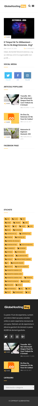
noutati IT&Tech (22, 267)
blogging (18, 230)
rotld (19, 285)
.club (15, 219)
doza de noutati (27, 245)
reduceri (10, 285)
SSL (22, 289)
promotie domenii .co (14, 270)
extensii (9, 252)
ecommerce (11, 248)
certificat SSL (25, 234)
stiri (28, 289)
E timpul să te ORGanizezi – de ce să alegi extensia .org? (18, 43)
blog (8, 230)
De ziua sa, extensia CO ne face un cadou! (26, 116)
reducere (26, 281)
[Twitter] (6, 337)
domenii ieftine (12, 245)
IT (7, 263)
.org (26, 223)
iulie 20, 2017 (27, 122)
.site (31, 226)
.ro (15, 226)
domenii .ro (20, 237)
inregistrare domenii (24, 259)
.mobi (8, 223)
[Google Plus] (23, 337)
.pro (8, 226)
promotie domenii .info (14, 274)
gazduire (10, 256)
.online (17, 223)
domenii (9, 237)
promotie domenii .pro (14, 278)
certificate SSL (12, 234)
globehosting (22, 256)
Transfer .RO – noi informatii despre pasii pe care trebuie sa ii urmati (26, 100)
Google (9, 259)
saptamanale (11, 289)
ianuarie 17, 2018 (28, 107)
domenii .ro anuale (13, 241)
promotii (29, 278)
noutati (9, 267)
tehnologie (19, 292)
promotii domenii (12, 281)
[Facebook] (12, 337)
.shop (23, 226)
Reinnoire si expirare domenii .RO (25, 131)
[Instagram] (17, 337)
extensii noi (20, 252)
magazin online (18, 263)
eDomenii (22, 248)
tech (8, 292)
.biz (8, 219)
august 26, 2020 (11, 48)
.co (23, 219)
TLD (28, 292)
